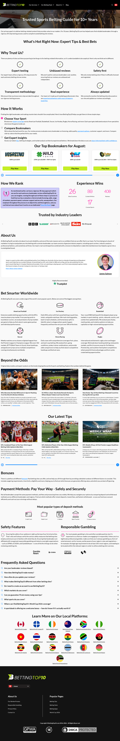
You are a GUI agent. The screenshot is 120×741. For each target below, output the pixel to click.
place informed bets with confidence (104, 141)
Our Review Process (14, 701)
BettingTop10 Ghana (67, 642)
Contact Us (11, 712)
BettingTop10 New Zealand (68, 630)
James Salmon (105, 273)
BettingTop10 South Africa (83, 629)
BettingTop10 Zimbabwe (52, 652)
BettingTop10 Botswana (67, 652)
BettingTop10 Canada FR (36, 629)
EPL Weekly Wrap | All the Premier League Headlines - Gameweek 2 (101, 446)
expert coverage (18, 121)
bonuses (25, 479)
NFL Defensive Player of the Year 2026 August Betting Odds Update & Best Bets (60, 446)
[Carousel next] (117, 175)
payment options (83, 131)
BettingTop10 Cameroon (83, 652)
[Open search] (112, 5)
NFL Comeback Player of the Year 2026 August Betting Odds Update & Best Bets (16, 446)
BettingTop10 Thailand (36, 642)
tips (17, 141)
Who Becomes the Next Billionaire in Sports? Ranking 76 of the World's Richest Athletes (19, 394)
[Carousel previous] (2, 175)
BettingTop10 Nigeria (99, 629)
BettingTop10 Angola (99, 642)
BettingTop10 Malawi (99, 652)
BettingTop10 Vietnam (21, 642)
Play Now (14, 168)
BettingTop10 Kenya (52, 642)
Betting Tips (53, 701)
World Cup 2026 (55, 712)
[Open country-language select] (115, 5)
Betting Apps (54, 709)
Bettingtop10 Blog (16, 405)
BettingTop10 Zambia (36, 652)
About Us (12, 696)
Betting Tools (54, 705)
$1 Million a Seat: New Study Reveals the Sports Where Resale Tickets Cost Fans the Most (58, 394)
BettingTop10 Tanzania (83, 642)
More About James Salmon (14, 268)
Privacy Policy (12, 709)
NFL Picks (8, 457)
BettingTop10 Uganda (21, 652)
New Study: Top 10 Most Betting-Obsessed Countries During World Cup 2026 (100, 394)
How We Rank (46, 205)
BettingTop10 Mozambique (60, 663)
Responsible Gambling (14, 705)
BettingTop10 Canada (21, 629)
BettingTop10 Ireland (52, 629)
